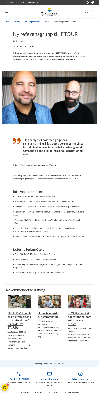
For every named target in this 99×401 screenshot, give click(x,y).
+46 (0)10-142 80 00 (19, 379)
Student (9, 2)
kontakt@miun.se (50, 379)
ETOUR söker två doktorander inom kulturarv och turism (79, 318)
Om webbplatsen (71, 392)
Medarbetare (32, 2)
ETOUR (46, 22)
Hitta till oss (53, 392)
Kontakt (39, 392)
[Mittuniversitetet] (49, 12)
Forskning (17, 22)
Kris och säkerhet (80, 379)
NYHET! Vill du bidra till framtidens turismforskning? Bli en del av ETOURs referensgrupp (19, 322)
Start (7, 22)
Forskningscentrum (32, 22)
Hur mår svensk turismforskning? (49, 314)
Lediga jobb (25, 392)
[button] (5, 387)
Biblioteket (20, 2)
